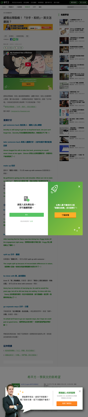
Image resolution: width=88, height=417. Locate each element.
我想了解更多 (67, 403)
